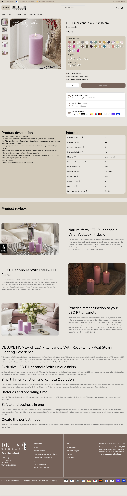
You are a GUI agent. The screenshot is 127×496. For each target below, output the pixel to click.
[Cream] (78, 42)
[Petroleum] (104, 46)
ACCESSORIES (71, 457)
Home (3, 14)
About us (37, 447)
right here (83, 106)
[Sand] (122, 46)
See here (108, 191)
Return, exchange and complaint (45, 454)
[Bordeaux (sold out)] (69, 42)
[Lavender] (113, 42)
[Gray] (83, 42)
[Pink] (109, 46)
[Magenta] (74, 46)
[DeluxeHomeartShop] (19, 7)
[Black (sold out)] (69, 51)
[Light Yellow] (117, 42)
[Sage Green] (117, 46)
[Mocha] (83, 46)
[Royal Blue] (109, 42)
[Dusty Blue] (74, 51)
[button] (121, 7)
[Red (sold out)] (113, 46)
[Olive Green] (96, 46)
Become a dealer (40, 464)
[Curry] (104, 42)
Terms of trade (39, 461)
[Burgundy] (74, 42)
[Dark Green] (87, 46)
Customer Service (40, 451)
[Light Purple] (69, 46)
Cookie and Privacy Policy (43, 457)
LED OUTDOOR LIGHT (73, 451)
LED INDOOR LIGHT (72, 447)
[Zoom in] (57, 23)
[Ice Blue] (91, 42)
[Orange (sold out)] (100, 46)
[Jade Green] (96, 42)
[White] (87, 42)
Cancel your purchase (41, 468)
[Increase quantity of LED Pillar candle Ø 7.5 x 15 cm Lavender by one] (77, 85)
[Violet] (78, 51)
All (10, 14)
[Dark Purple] (91, 46)
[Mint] (78, 46)
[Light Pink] (122, 42)
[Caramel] (100, 42)
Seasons (70, 454)
